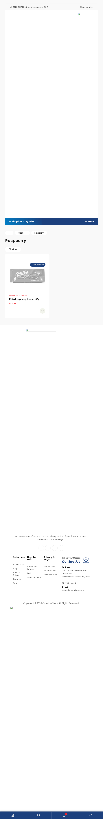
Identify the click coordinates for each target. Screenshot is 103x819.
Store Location (34, 577)
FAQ (29, 573)
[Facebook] (41, 548)
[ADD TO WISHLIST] (42, 311)
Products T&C (50, 570)
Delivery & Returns (32, 568)
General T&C (50, 566)
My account (18, 564)
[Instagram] (48, 548)
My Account (13, 815)
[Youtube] (55, 548)
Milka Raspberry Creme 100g (24, 299)
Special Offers (16, 573)
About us (17, 579)
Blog (15, 583)
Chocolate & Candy (17, 296)
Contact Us (71, 561)
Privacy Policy (50, 574)
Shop (15, 568)
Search (39, 815)
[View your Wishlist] (90, 815)
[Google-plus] (61, 548)
